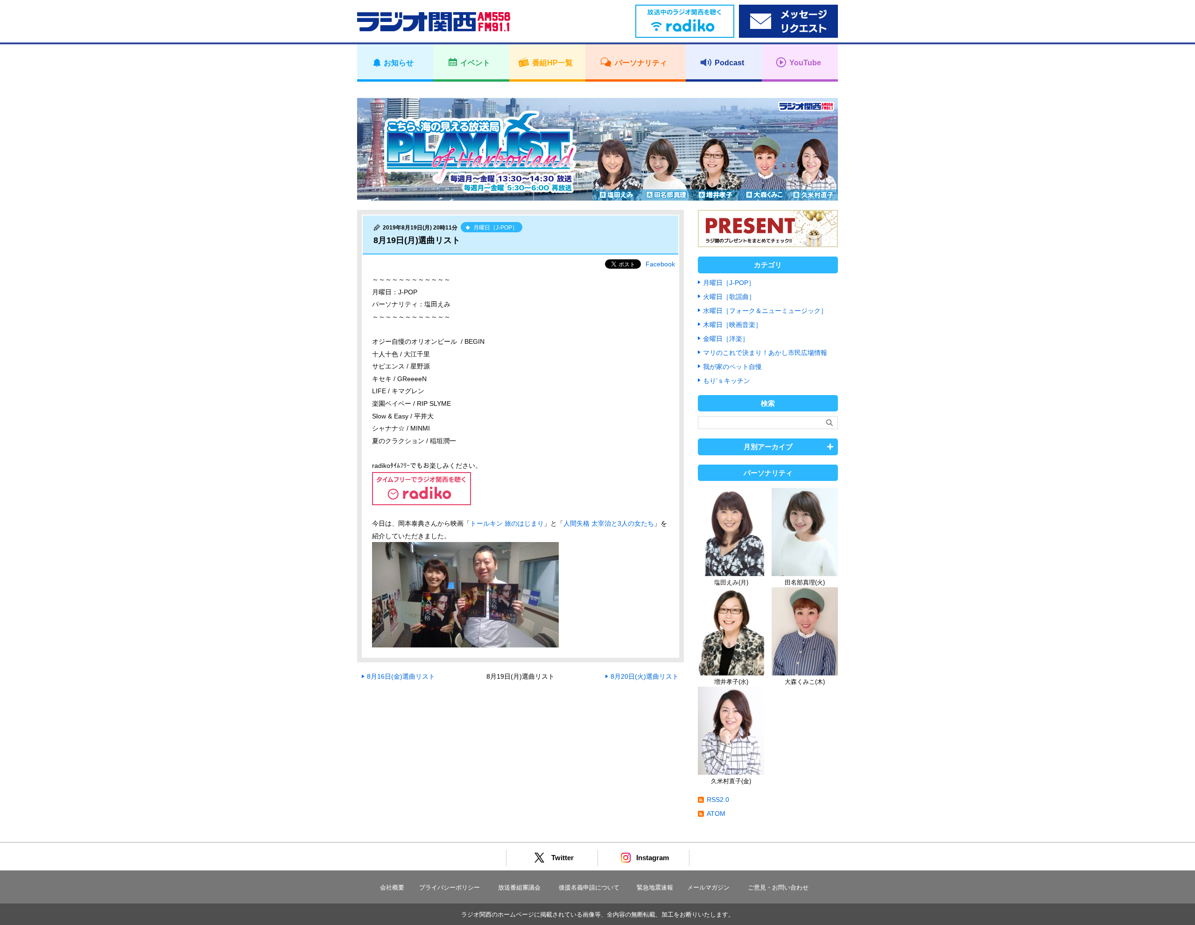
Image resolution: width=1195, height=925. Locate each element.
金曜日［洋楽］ (726, 338)
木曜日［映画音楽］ (732, 324)
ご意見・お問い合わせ (778, 887)
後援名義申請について (589, 887)
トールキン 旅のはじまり (507, 523)
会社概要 (392, 887)
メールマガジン (708, 887)
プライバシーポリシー (449, 887)
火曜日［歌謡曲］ (729, 296)
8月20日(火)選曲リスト (645, 676)
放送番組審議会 (519, 887)
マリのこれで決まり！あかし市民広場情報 (765, 352)
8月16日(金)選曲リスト (401, 676)
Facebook (660, 264)
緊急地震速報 (655, 887)
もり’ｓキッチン (726, 380)
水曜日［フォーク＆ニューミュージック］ (765, 310)
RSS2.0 (718, 799)
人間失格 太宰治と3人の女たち (608, 523)
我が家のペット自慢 (732, 366)
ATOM (716, 813)
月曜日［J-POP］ (729, 282)
